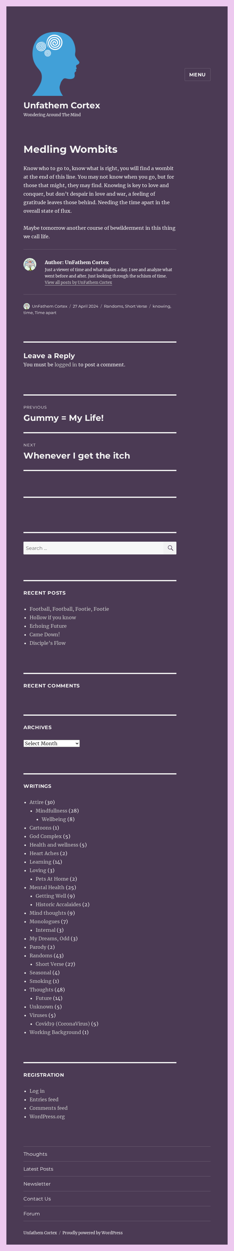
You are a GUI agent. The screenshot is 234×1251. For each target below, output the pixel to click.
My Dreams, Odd (49, 938)
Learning (40, 862)
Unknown (41, 1007)
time (28, 312)
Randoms (113, 306)
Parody (38, 947)
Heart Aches (44, 853)
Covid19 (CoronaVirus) (63, 1024)
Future (44, 998)
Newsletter (37, 1184)
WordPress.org (47, 1116)
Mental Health (47, 887)
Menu (197, 75)
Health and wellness (54, 845)
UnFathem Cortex (49, 306)
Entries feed (44, 1099)
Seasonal (40, 973)
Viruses (38, 1015)
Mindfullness (51, 811)
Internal (45, 930)
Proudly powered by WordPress (92, 1232)
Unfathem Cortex (61, 105)
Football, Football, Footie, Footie (69, 609)
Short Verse (136, 306)
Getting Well (51, 896)
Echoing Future (48, 626)
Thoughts (41, 990)
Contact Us (37, 1199)
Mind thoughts (48, 913)
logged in (66, 365)
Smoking (40, 981)
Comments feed (49, 1108)
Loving (38, 870)
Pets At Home (52, 879)
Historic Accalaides (58, 904)
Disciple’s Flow (48, 643)
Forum (31, 1214)
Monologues (45, 921)
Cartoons (40, 828)
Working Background (55, 1032)
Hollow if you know (53, 617)
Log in (37, 1091)
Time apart (45, 312)
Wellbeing (54, 819)
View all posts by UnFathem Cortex (78, 282)
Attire (37, 802)
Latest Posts (38, 1169)
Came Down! (45, 634)
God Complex (46, 836)
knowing (161, 306)
